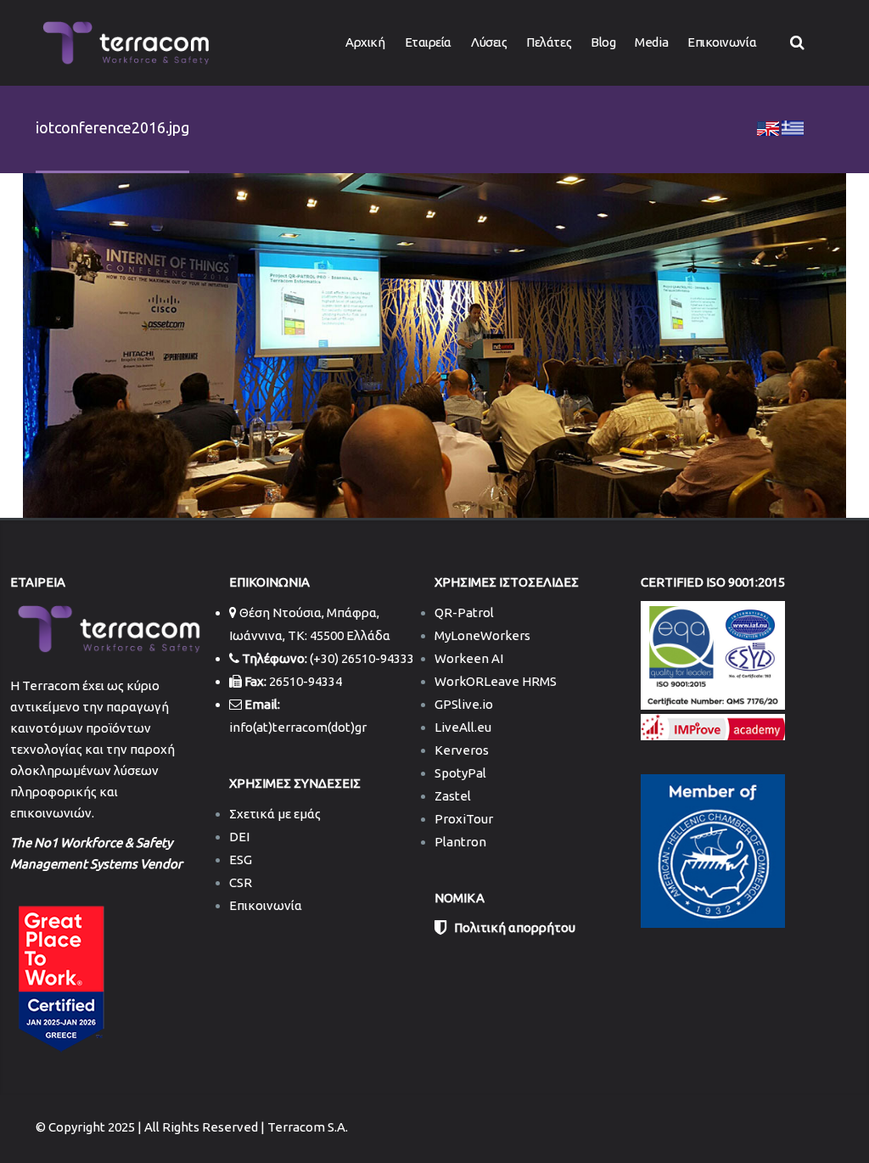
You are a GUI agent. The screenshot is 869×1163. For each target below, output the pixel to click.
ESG (240, 859)
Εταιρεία (428, 42)
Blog (603, 42)
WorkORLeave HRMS (495, 681)
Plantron (460, 841)
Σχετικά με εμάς (275, 813)
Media (651, 42)
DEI (239, 836)
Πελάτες (548, 42)
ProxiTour (463, 819)
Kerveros (461, 750)
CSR (240, 882)
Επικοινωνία (721, 42)
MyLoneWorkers (482, 635)
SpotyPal (460, 773)
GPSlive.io (463, 704)
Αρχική (364, 42)
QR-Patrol (464, 612)
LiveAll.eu (462, 727)
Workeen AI (468, 658)
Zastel (452, 796)
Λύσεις (489, 42)
